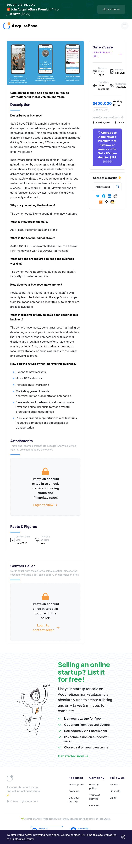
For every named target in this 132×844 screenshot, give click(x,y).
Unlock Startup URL (102, 54)
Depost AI (79, 818)
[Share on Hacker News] (100, 202)
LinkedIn (115, 791)
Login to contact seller (43, 627)
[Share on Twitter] (98, 196)
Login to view (43, 505)
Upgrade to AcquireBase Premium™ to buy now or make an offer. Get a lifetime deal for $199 (107, 147)
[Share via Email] (112, 202)
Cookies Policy (24, 839)
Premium (74, 791)
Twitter (114, 784)
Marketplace (76, 784)
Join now (109, 9)
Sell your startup (74, 799)
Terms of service (94, 797)
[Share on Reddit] (115, 196)
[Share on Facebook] (103, 196)
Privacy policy (93, 786)
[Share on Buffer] (106, 202)
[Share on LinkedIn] (109, 196)
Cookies (94, 805)
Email (113, 797)
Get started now (71, 756)
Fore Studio (105, 818)
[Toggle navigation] (125, 26)
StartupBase (66, 818)
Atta (46, 818)
